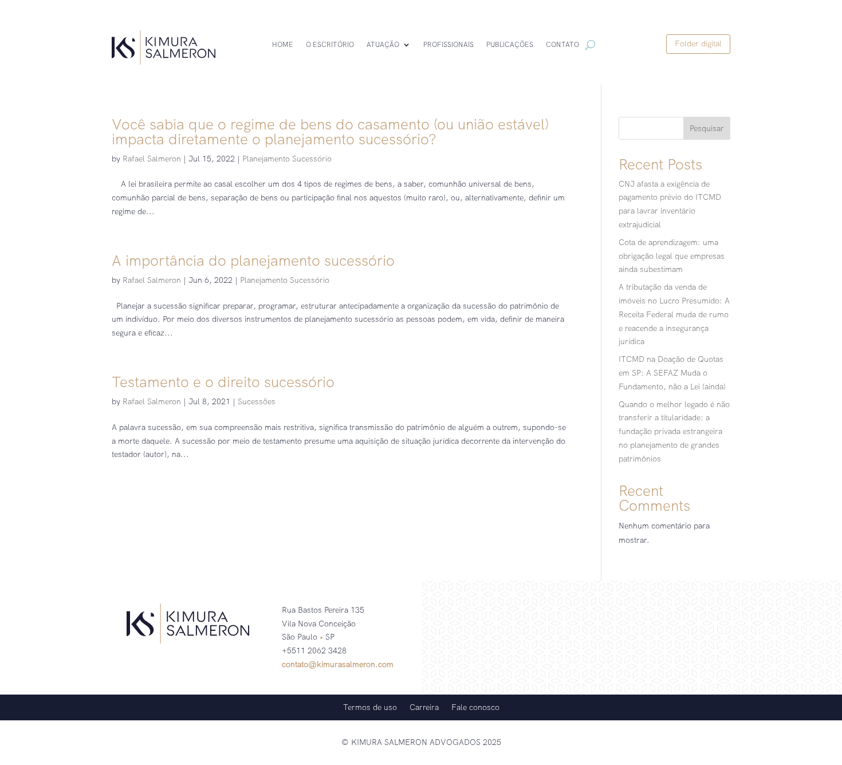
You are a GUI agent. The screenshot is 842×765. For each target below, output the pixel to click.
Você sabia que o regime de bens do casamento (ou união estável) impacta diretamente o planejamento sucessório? (330, 132)
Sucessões (257, 401)
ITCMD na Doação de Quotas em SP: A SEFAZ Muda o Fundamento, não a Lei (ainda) (672, 373)
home (282, 45)
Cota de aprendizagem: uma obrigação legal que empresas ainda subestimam (672, 256)
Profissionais (448, 45)
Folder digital (698, 43)
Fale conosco (475, 706)
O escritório (330, 45)
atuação (383, 45)
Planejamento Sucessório (287, 158)
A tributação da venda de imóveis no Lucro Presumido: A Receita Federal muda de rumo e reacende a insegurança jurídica (674, 314)
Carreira (424, 706)
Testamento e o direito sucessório (223, 382)
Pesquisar (707, 128)
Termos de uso (370, 706)
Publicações (509, 45)
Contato (562, 45)
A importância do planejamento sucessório (253, 260)
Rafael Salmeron (152, 158)
